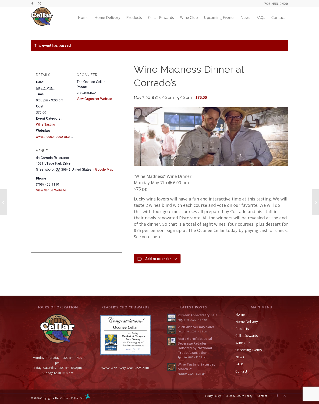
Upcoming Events (248, 350)
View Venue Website (51, 190)
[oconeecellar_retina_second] (42, 17)
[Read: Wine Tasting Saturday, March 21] (171, 367)
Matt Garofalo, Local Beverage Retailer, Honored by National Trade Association (195, 345)
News (239, 357)
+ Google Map (102, 169)
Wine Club (242, 343)
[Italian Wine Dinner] (3, 202)
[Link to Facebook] (32, 3)
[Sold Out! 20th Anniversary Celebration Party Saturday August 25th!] (315, 202)
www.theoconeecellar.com (55, 136)
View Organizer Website (94, 98)
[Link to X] (39, 3)
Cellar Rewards (246, 335)
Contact (241, 371)
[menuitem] (83, 17)
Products (242, 328)
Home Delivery (246, 321)
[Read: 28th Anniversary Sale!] (171, 329)
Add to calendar (158, 258)
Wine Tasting (45, 124)
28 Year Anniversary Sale (197, 315)
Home (240, 314)
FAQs (239, 364)
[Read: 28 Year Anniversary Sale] (171, 318)
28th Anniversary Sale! (196, 327)
